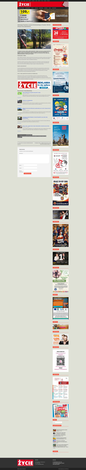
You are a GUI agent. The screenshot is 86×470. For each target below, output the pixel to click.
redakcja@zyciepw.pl (40, 464)
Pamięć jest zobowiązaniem (27, 100)
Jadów (36, 0)
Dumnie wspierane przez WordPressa (63, 468)
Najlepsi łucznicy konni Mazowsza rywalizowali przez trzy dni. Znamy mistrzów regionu (37, 109)
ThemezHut (24, 468)
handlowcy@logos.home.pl (59, 463)
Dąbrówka (33, 0)
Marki (27, 0)
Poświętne (48, 0)
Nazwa (20, 165)
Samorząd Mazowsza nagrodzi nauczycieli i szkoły (31, 92)
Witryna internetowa (21, 171)
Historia (29, 27)
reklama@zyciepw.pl (56, 464)
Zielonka (45, 0)
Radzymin (30, 0)
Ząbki (21, 0)
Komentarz (21, 153)
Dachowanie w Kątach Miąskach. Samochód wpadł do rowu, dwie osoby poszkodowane (35, 118)
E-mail (20, 168)
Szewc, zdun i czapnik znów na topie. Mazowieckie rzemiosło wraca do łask (36, 126)
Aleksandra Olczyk (25, 27)
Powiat (31, 27)
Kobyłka (24, 0)
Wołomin (19, 0)
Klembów (39, 0)
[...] (48, 96)
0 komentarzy (19, 97)
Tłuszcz (42, 0)
